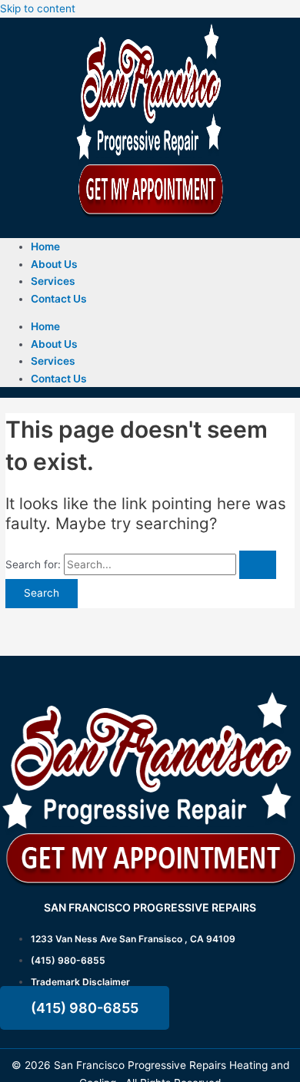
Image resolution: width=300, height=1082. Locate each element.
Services (53, 281)
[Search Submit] (257, 565)
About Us (54, 264)
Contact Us (59, 299)
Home (45, 246)
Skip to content (37, 8)
